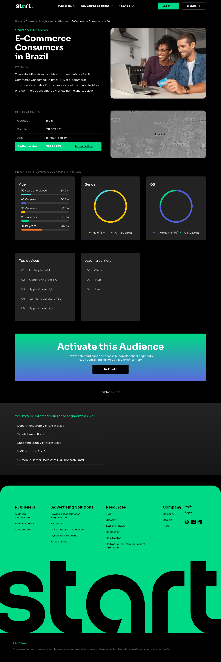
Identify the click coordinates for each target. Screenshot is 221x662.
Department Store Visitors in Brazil (40, 425)
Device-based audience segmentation (65, 515)
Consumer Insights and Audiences (47, 21)
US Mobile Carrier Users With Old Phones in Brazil (50, 460)
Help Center (113, 538)
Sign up (191, 6)
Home (18, 21)
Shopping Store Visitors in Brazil (39, 443)
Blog (109, 514)
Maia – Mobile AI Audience (67, 529)
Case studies (23, 529)
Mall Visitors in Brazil (31, 451)
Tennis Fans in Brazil (31, 434)
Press (166, 526)
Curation (56, 523)
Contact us (112, 532)
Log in (166, 6)
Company (168, 514)
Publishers (65, 6)
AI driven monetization (23, 515)
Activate (110, 369)
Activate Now (84, 146)
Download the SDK (26, 523)
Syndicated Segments (64, 535)
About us (124, 6)
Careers (167, 520)
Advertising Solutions (95, 6)
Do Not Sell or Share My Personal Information (126, 545)
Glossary (111, 520)
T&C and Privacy (115, 526)
